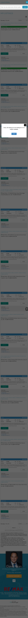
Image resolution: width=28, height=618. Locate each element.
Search (25, 7)
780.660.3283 (3, 59)
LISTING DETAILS (4, 53)
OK (14, 133)
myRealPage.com (14, 602)
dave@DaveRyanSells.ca (5, 60)
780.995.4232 (16, 596)
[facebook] (14, 580)
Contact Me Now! (14, 576)
